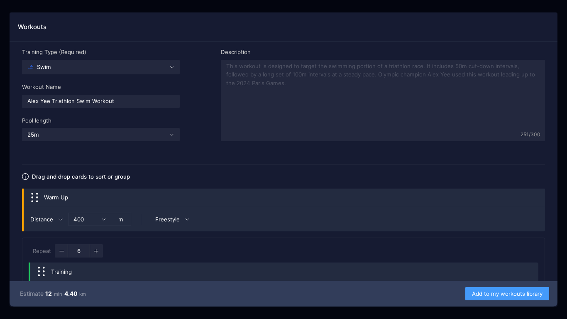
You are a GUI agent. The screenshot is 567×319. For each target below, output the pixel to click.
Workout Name (41, 86)
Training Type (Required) (54, 52)
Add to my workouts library (507, 293)
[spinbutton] (78, 251)
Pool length (36, 120)
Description (236, 52)
